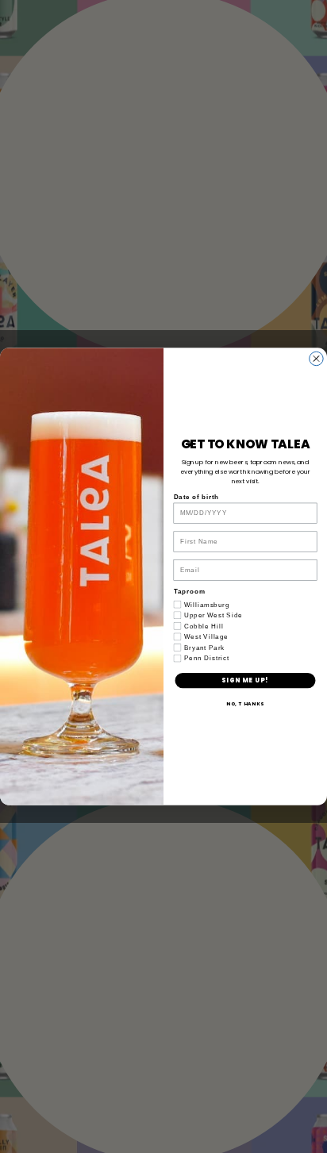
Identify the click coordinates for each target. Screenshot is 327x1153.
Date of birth (197, 497)
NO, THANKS (245, 703)
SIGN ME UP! (244, 680)
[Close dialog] (316, 358)
